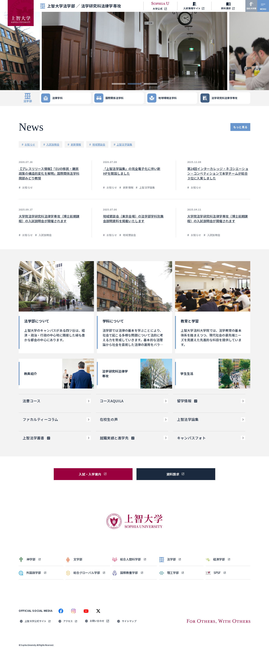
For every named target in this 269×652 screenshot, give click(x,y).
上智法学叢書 (33, 437)
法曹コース (31, 400)
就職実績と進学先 (114, 437)
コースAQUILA (111, 400)
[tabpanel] (134, 51)
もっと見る (240, 127)
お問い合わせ (97, 620)
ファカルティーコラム (40, 419)
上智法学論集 (188, 419)
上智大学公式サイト (35, 621)
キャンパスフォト (191, 437)
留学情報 (184, 400)
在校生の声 (109, 419)
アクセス (68, 621)
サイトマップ (129, 621)
